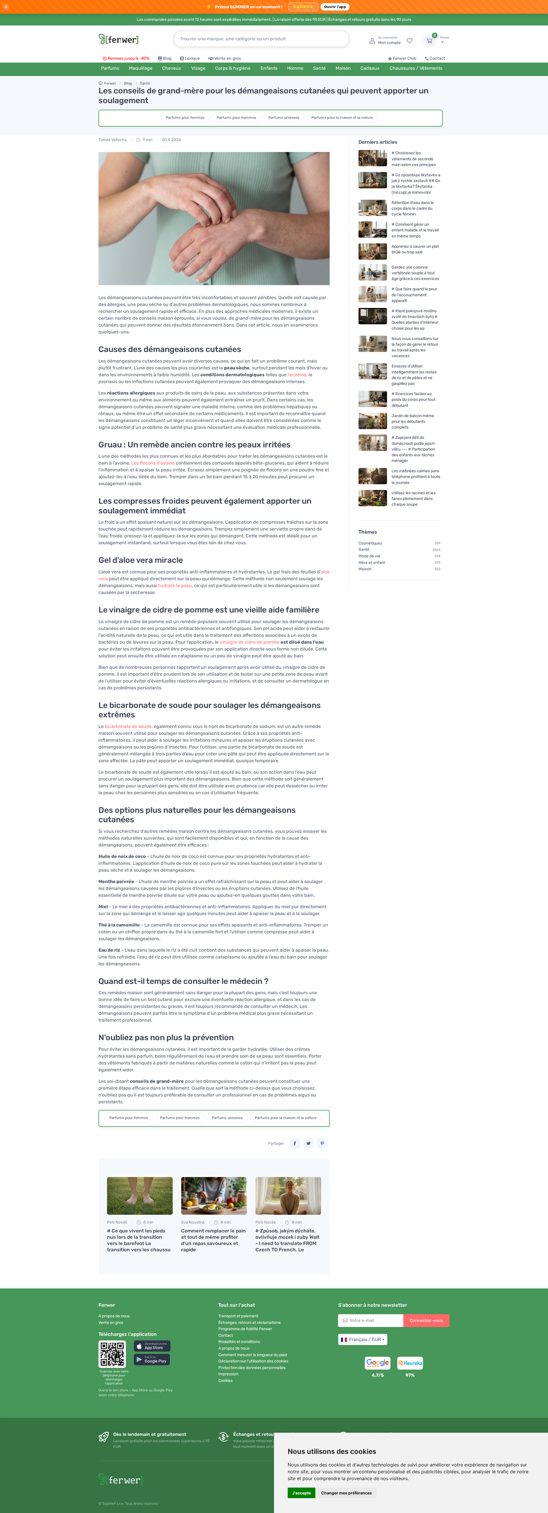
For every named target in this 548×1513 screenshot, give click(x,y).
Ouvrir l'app (335, 7)
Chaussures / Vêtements (416, 68)
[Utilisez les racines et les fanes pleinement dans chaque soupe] (372, 498)
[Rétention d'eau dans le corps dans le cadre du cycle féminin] (372, 208)
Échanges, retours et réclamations (249, 1322)
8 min (147, 1222)
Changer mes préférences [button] (346, 1492)
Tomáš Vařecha (112, 139)
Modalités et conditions (239, 1341)
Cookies (225, 1380)
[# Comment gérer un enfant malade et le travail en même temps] (372, 230)
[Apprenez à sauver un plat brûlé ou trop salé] (372, 251)
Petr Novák (117, 1222)
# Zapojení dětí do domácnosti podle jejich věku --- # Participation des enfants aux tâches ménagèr (413, 449)
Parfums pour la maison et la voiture (342, 117)
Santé (145, 83)
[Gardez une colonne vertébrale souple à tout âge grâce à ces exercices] (372, 273)
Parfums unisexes (283, 117)
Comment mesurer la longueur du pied (252, 1354)
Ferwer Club (404, 58)
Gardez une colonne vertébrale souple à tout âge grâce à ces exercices (415, 273)
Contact (437, 58)
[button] (152, 1346)
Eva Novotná (193, 1222)
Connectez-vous (426, 1320)
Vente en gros (227, 58)
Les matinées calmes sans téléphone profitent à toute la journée (416, 477)
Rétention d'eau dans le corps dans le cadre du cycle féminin (413, 208)
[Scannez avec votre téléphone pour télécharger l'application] (113, 1354)
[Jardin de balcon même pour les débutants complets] (372, 421)
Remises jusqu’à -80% (129, 58)
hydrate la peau (175, 585)
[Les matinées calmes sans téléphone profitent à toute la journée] (372, 477)
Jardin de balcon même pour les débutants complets (413, 421)
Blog (167, 58)
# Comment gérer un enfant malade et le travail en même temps (415, 230)
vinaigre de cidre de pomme (249, 642)
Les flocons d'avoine (153, 463)
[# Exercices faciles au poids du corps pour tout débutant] (372, 400)
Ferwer (110, 83)
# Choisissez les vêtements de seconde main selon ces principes (414, 159)
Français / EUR (365, 1339)
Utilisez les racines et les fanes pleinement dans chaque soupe (414, 499)
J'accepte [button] (301, 1492)
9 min (147, 139)
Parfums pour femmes (185, 117)
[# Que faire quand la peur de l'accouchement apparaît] (372, 295)
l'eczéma (297, 374)
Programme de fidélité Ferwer (245, 1328)
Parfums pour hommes (236, 117)
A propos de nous (114, 1316)
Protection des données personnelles (251, 1367)
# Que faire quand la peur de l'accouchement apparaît (414, 295)
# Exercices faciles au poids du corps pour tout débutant (413, 400)
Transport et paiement (238, 1316)
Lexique (192, 58)
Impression (228, 1374)
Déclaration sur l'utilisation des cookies (253, 1361)
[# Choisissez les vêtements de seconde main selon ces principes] (372, 159)
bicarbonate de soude (128, 726)
